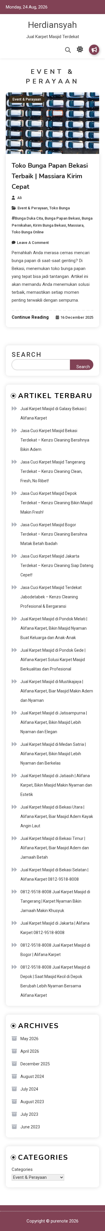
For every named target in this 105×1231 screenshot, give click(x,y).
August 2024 (32, 1076)
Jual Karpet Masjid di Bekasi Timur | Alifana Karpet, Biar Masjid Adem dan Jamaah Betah (54, 848)
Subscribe (94, 50)
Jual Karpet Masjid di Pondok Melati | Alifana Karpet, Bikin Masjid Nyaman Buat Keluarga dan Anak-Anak (53, 628)
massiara (75, 225)
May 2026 (29, 1038)
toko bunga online (28, 232)
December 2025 (35, 1064)
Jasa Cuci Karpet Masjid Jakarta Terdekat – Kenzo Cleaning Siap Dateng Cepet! (56, 565)
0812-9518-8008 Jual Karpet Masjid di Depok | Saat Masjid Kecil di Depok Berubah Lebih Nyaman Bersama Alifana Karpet (55, 981)
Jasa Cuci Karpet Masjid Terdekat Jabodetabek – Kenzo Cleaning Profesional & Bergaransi (51, 597)
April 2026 (29, 1051)
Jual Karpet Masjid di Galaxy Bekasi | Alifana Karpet (53, 413)
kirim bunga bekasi (49, 225)
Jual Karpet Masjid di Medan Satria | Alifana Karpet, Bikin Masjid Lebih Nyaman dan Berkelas (53, 753)
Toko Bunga (59, 208)
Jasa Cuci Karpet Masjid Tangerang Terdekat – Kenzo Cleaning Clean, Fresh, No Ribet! (52, 471)
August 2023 (32, 1101)
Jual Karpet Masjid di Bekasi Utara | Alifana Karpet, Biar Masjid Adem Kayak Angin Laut (56, 816)
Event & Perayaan (27, 99)
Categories (22, 1169)
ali (19, 198)
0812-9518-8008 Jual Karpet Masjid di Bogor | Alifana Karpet (55, 950)
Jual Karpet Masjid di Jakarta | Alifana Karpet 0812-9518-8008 (55, 928)
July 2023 (29, 1114)
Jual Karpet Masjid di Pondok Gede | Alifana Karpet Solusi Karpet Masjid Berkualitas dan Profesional (52, 659)
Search (27, 354)
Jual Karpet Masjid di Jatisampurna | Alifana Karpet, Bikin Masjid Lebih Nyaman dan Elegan (53, 722)
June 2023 (30, 1127)
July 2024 (29, 1089)
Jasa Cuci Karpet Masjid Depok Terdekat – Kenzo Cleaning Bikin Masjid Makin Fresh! (56, 503)
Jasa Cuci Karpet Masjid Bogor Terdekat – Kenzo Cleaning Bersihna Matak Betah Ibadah (53, 534)
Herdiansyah (52, 25)
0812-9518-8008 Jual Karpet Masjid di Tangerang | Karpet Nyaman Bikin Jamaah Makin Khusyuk (55, 901)
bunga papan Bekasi (62, 218)
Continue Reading (30, 317)
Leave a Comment (33, 242)
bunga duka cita (29, 218)
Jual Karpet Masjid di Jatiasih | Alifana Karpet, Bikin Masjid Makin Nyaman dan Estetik (56, 785)
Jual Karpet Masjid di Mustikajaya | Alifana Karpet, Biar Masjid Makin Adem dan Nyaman (56, 691)
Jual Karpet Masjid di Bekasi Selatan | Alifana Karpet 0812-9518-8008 (54, 874)
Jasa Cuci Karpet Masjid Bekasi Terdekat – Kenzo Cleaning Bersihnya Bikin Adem (54, 440)
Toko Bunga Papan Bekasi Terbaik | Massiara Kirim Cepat (50, 176)
